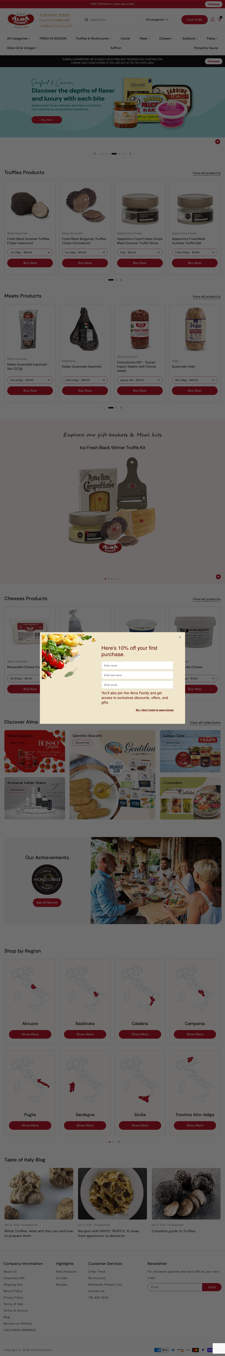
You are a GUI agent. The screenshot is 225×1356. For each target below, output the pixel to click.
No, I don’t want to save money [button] (155, 710)
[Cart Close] (180, 637)
